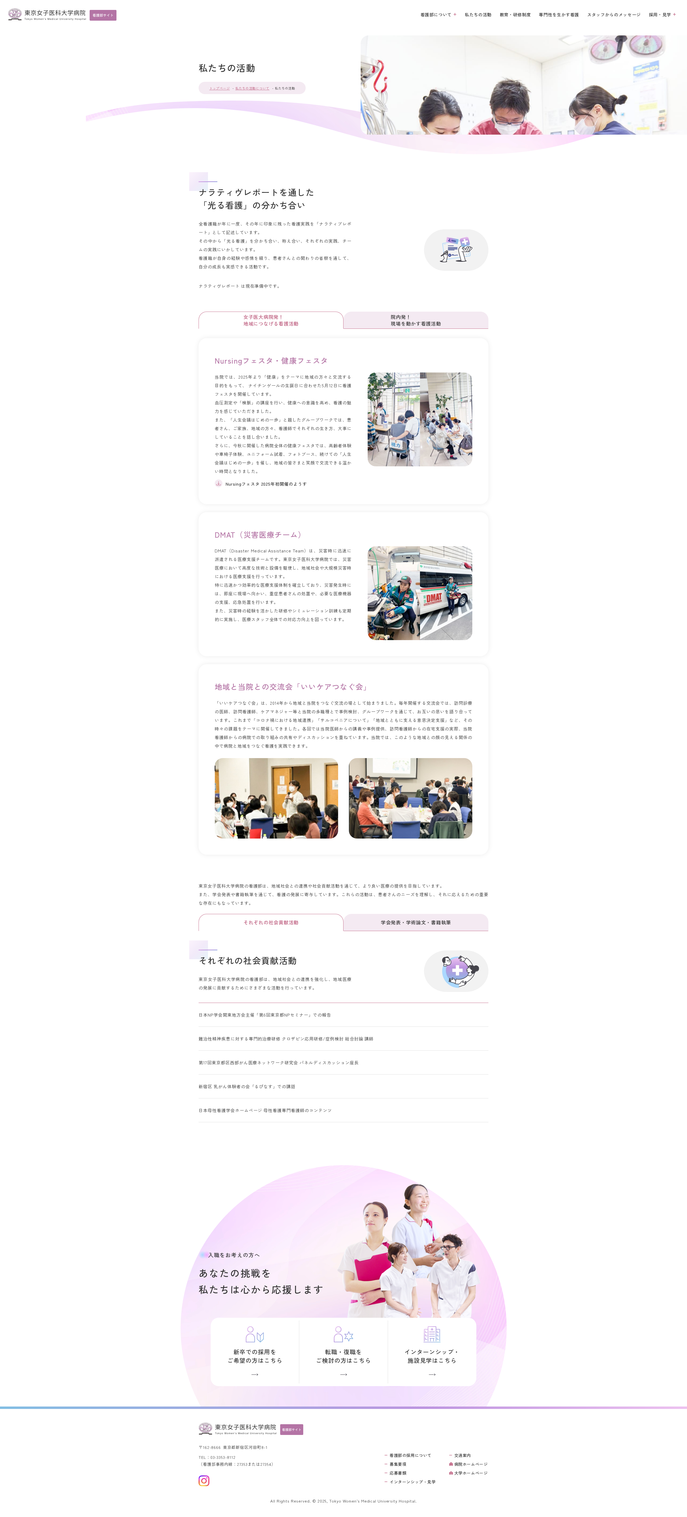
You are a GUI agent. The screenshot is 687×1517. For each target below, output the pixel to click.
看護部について (436, 14)
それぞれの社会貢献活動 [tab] (271, 922)
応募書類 (398, 1473)
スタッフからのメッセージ (614, 14)
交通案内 (462, 1455)
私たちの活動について (252, 88)
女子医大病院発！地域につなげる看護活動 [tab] (271, 320)
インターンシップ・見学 (413, 1482)
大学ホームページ (471, 1473)
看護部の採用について (411, 1455)
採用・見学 (660, 14)
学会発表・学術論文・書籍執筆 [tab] (416, 922)
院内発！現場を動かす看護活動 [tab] (416, 320)
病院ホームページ (471, 1464)
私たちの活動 (478, 14)
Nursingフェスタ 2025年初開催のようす (266, 484)
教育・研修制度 (515, 14)
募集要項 (398, 1464)
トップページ (219, 88)
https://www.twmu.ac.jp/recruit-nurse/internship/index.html (432, 1351)
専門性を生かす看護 (559, 14)
